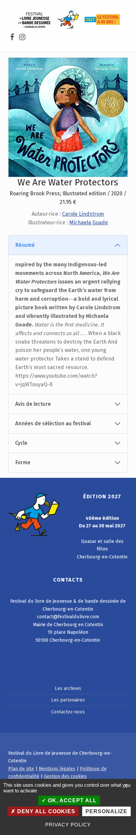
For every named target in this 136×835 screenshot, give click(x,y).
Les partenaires (68, 700)
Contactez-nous (68, 712)
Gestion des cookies (65, 776)
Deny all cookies (45, 811)
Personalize (106, 811)
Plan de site (21, 769)
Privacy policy (67, 824)
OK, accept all (71, 800)
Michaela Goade (88, 222)
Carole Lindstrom (83, 214)
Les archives (68, 688)
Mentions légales (57, 769)
